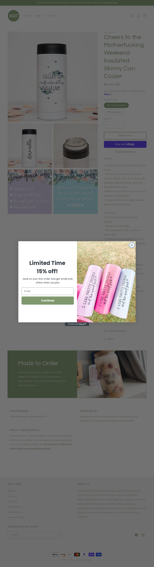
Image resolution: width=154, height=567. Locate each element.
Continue (47, 300)
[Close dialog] (131, 245)
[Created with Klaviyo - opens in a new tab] (77, 324)
